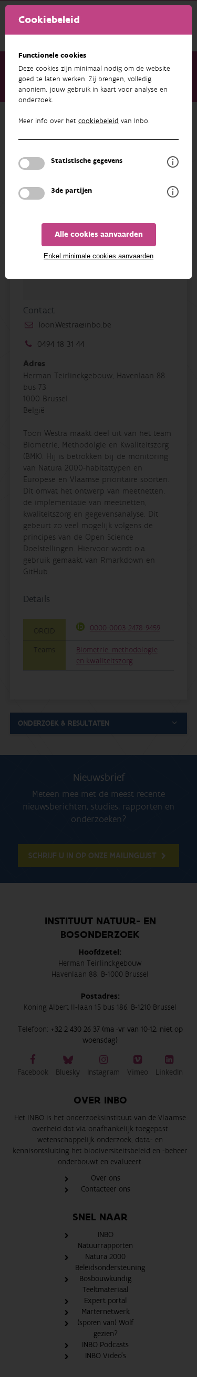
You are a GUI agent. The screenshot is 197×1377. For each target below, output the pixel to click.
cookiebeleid (98, 121)
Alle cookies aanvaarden (99, 234)
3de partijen (71, 190)
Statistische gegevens (86, 161)
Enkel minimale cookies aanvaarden (98, 256)
